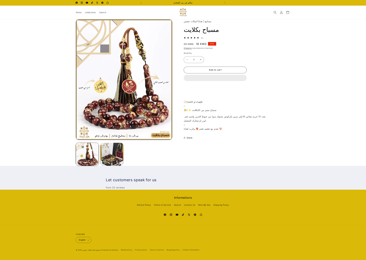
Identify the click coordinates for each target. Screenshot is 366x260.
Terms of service (157, 250)
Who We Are (204, 205)
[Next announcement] (225, 2)
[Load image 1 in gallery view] (87, 154)
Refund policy (126, 250)
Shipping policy (173, 250)
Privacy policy (141, 250)
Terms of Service (162, 205)
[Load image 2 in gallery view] (111, 154)
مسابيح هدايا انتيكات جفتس (92, 250)
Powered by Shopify (109, 250)
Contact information (191, 250)
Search (177, 205)
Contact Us (189, 205)
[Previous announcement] (141, 2)
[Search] (275, 12)
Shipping (188, 48)
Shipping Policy (221, 205)
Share (189, 138)
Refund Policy (144, 205)
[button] (215, 78)
